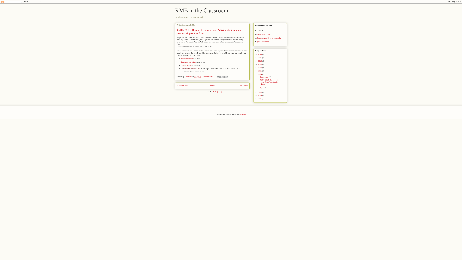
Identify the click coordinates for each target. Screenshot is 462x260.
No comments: (208, 77)
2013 (260, 92)
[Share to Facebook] (224, 77)
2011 (260, 99)
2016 (260, 68)
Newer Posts (182, 86)
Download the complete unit (190, 69)
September (264, 77)
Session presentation (188, 62)
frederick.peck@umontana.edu (269, 38)
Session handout (187, 59)
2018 (260, 64)
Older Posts (243, 86)
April (262, 88)
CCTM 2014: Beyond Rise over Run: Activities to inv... (269, 82)
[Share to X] (222, 77)
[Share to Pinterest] (227, 77)
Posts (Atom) (217, 92)
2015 (260, 71)
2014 (260, 74)
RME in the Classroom (201, 10)
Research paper (186, 65)
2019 (260, 61)
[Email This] (218, 77)
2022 (260, 54)
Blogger (243, 115)
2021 (260, 58)
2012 (260, 95)
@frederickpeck (263, 42)
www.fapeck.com (263, 34)
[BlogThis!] (220, 77)
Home (212, 86)
